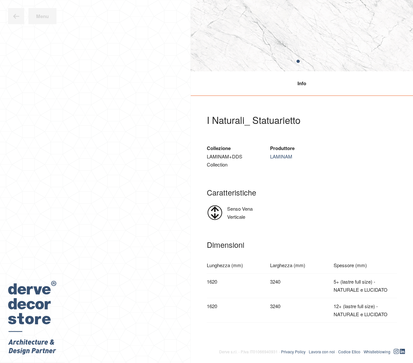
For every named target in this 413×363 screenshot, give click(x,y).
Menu (42, 16)
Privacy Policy (293, 351)
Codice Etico (349, 351)
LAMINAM (281, 156)
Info (301, 83)
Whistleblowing (377, 351)
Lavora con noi (322, 351)
